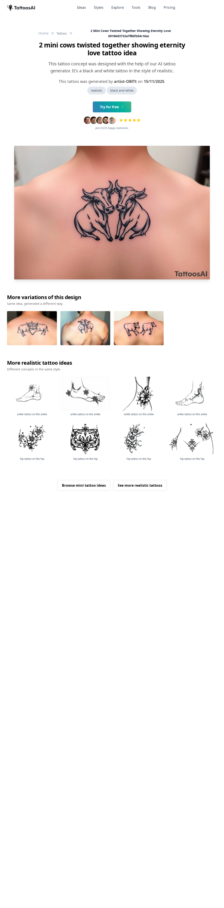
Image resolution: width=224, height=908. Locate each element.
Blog (152, 7)
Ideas (81, 7)
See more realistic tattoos (140, 485)
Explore (117, 7)
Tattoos (61, 33)
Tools (136, 7)
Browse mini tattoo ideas (84, 485)
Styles (98, 7)
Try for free (109, 107)
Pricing (169, 7)
